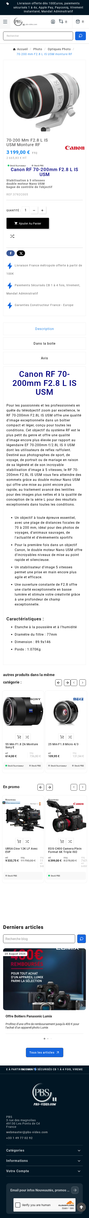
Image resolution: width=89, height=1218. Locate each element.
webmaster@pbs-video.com (27, 1132)
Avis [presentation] (44, 358)
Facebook (10, 253)
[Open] (5, 21)
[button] (44, 1038)
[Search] (80, 36)
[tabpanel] (44, 101)
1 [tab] (42, 130)
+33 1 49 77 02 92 (19, 1138)
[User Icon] (53, 21)
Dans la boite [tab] (44, 343)
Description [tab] (44, 329)
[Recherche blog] (81, 938)
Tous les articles (41, 1052)
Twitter (21, 253)
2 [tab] (46, 130)
